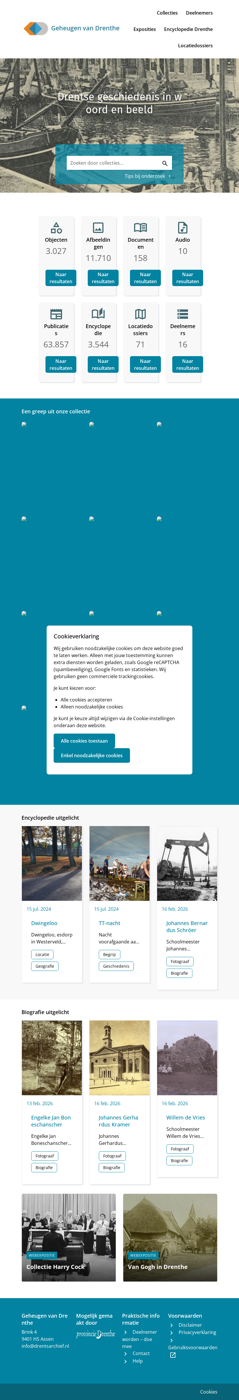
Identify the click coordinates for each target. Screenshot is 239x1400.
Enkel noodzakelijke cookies (92, 755)
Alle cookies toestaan (84, 741)
